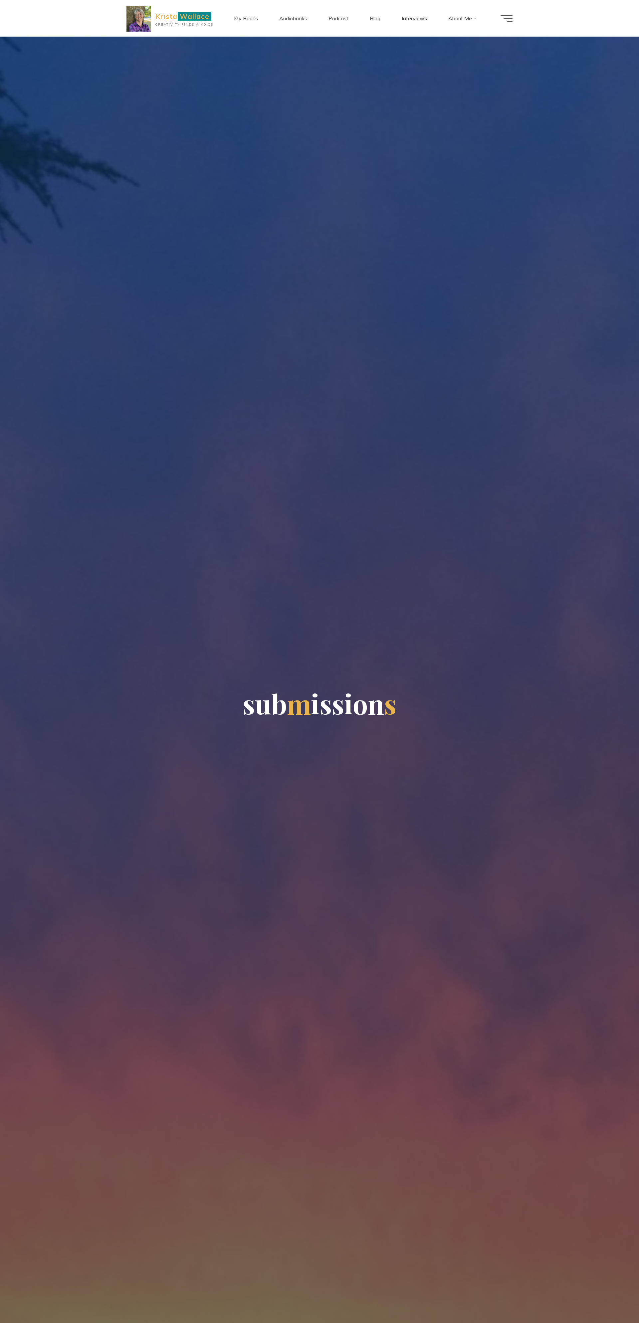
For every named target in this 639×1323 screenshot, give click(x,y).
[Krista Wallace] (138, 18)
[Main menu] (507, 18)
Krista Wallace (182, 16)
